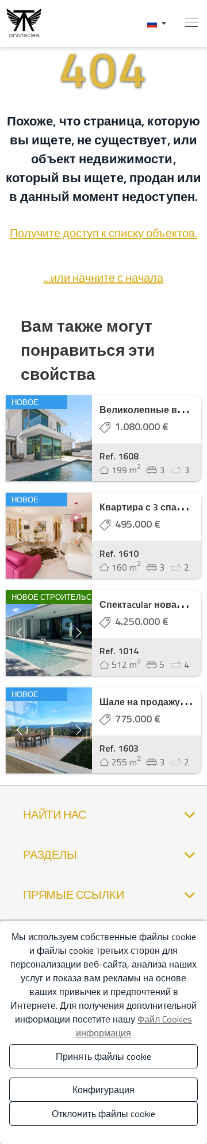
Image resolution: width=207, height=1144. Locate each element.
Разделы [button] (50, 854)
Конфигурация (103, 1089)
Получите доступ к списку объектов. (103, 233)
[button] (157, 23)
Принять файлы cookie (103, 1056)
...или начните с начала (103, 277)
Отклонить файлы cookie (103, 1114)
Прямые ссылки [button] (73, 894)
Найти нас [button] (54, 814)
